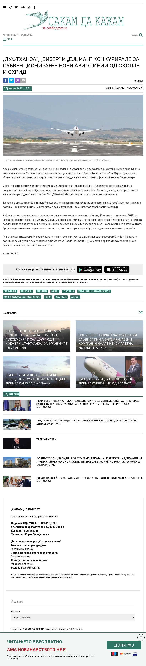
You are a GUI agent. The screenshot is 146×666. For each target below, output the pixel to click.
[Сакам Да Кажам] (73, 29)
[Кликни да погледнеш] (109, 372)
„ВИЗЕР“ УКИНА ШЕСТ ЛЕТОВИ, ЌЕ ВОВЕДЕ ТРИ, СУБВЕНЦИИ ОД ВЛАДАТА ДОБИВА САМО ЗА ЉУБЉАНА (35, 379)
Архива (15, 611)
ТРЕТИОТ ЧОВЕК (46, 439)
